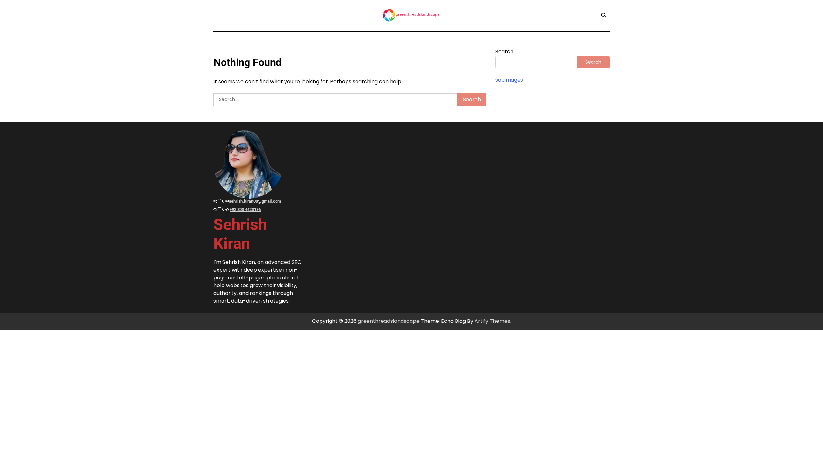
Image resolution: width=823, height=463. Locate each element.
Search (504, 51)
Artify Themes (492, 321)
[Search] (604, 15)
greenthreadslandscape (389, 321)
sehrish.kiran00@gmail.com (255, 201)
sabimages (509, 80)
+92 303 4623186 (245, 209)
